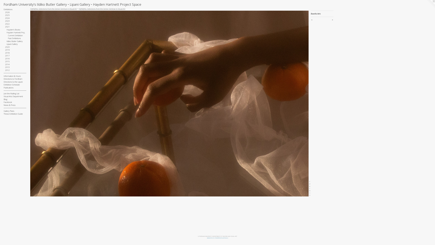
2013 (7, 67)
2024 (7, 18)
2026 (7, 12)
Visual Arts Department (13, 96)
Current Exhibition (15, 35)
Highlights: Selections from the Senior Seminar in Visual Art (53, 9)
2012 (7, 70)
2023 (7, 21)
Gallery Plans (9, 111)
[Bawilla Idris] (169, 103)
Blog (5, 99)
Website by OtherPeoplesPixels (217, 238)
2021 (7, 26)
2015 (7, 61)
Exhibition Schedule (12, 84)
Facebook (8, 102)
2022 (7, 24)
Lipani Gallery (12, 44)
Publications (8, 87)
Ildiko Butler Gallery (15, 41)
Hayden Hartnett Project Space (16, 32)
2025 (7, 15)
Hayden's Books (13, 29)
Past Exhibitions (14, 38)
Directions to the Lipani (13, 82)
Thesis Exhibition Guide (13, 114)
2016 (7, 58)
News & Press (10, 105)
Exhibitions (8, 9)
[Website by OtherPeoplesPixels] (430, 4)
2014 (7, 64)
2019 (7, 50)
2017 (7, 55)
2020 (7, 47)
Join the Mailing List (11, 93)
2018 (7, 52)
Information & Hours (12, 76)
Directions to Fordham (13, 79)
